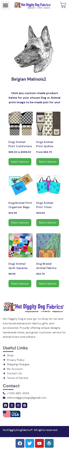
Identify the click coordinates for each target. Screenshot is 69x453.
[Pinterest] (24, 405)
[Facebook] (5, 405)
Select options (20, 161)
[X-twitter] (12, 405)
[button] (5, 5)
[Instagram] (18, 405)
